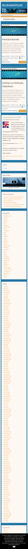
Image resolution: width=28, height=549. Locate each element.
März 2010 (6, 509)
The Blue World (7, 268)
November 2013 (7, 468)
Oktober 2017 (7, 398)
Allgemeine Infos (7, 216)
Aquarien (6, 217)
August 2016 (6, 416)
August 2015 (6, 439)
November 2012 (7, 481)
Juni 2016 (6, 420)
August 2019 (6, 361)
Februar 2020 (7, 350)
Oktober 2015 (7, 435)
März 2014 (6, 461)
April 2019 (6, 368)
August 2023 (6, 314)
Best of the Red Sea (8, 200)
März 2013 (6, 478)
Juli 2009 (6, 519)
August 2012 (6, 483)
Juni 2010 (6, 506)
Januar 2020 (6, 351)
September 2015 (7, 437)
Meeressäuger (7, 245)
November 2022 (7, 324)
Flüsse (5, 229)
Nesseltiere (6, 249)
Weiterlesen (22, 62)
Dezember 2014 (7, 450)
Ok (14, 546)
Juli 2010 (6, 504)
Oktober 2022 (7, 325)
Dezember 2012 (7, 480)
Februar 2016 (7, 428)
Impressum (6, 532)
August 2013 (6, 472)
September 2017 (7, 400)
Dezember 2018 (7, 376)
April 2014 (6, 459)
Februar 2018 (7, 392)
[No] (26, 541)
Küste (5, 238)
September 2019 (7, 359)
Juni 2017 (6, 405)
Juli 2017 (6, 403)
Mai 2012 (6, 487)
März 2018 (6, 390)
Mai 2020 (6, 344)
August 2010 (6, 502)
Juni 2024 (6, 307)
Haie (5, 232)
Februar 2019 (7, 372)
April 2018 (6, 389)
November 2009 (7, 513)
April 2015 (6, 446)
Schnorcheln (6, 260)
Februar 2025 (7, 299)
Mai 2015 (6, 444)
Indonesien (6, 236)
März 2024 (6, 309)
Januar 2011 (6, 498)
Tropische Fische (9, 58)
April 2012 (6, 489)
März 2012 (6, 491)
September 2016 (7, 415)
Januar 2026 (6, 290)
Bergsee (5, 225)
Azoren (5, 219)
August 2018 (6, 383)
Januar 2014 (6, 465)
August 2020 (6, 342)
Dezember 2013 (7, 467)
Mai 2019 (6, 366)
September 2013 (7, 470)
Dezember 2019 (7, 353)
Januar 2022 (6, 333)
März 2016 (6, 426)
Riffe (3, 106)
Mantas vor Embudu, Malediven (13, 84)
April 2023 (6, 318)
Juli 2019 (6, 363)
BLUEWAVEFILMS (12, 5)
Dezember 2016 (7, 409)
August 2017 (6, 402)
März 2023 (6, 320)
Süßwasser (6, 264)
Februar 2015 (7, 448)
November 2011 (7, 494)
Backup (5, 221)
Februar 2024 (7, 311)
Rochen (3, 58)
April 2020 (6, 346)
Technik (5, 266)
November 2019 (7, 355)
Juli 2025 (6, 294)
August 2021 (6, 337)
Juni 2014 (6, 457)
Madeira (5, 240)
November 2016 (7, 411)
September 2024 (7, 303)
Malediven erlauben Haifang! (10, 202)
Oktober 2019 (7, 357)
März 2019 (6, 370)
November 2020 (7, 340)
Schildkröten (6, 258)
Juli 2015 (6, 441)
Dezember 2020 (7, 338)
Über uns (6, 530)
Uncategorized (7, 271)
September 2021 (7, 335)
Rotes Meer (6, 256)
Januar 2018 (6, 394)
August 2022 (6, 327)
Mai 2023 (6, 316)
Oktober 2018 (7, 379)
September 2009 (7, 515)
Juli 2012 (6, 485)
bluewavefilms (7, 56)
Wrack (5, 277)
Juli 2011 (6, 496)
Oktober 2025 (7, 292)
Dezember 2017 (7, 396)
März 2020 (6, 348)
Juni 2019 (6, 364)
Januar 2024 (6, 312)
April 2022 (6, 329)
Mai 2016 (6, 422)
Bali (4, 223)
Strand (5, 262)
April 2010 (6, 507)
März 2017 (6, 407)
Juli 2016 (6, 418)
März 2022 (6, 331)
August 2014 (6, 454)
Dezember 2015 (7, 431)
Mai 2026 (6, 288)
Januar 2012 (6, 493)
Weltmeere (16, 58)
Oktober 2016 (7, 413)
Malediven (22, 56)
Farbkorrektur (7, 227)
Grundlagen (6, 230)
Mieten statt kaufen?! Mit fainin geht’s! (12, 198)
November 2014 (7, 452)
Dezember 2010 (7, 500)
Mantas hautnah (10, 39)
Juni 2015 (6, 442)
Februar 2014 (7, 463)
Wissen (5, 275)
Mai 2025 (6, 298)
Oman (5, 251)
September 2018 (7, 381)
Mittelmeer (6, 247)
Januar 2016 (6, 429)
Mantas (5, 243)
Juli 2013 (6, 474)
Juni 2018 (6, 387)
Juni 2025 (6, 296)
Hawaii (5, 234)
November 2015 (7, 433)
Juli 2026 (6, 286)
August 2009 (6, 517)
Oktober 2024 (7, 301)
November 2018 (7, 377)
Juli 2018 (6, 385)
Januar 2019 (6, 374)
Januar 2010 (6, 511)
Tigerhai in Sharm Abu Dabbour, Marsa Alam (14, 197)
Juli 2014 (6, 455)
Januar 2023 (6, 322)
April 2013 (6, 476)
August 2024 (6, 305)
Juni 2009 (6, 520)
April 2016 (6, 424)
